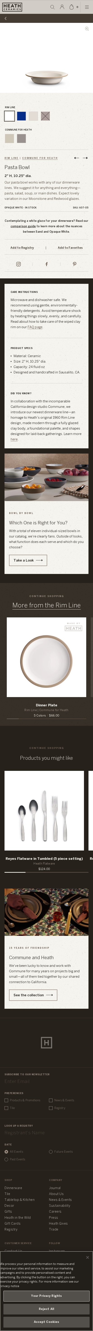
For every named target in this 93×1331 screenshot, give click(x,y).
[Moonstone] (21, 116)
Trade (53, 1229)
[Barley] (9, 138)
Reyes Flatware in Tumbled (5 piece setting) (44, 858)
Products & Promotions (25, 1100)
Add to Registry (22, 247)
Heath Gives (58, 1223)
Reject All (46, 1309)
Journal (55, 1188)
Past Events (17, 1159)
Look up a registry (19, 1126)
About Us (56, 1194)
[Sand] (33, 116)
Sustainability (59, 1205)
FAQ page (35, 327)
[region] (46, 1291)
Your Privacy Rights (46, 1296)
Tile (12, 1108)
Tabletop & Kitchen (20, 1200)
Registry (59, 1108)
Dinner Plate (46, 705)
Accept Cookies (46, 1322)
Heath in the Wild (18, 1217)
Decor (9, 1205)
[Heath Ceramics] (46, 1042)
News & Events (64, 1100)
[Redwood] (45, 116)
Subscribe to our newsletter (27, 1075)
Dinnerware (13, 1188)
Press (53, 1217)
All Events (16, 1152)
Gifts (8, 1211)
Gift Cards (13, 1223)
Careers (55, 1211)
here (14, 439)
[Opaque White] (9, 116)
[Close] (88, 1257)
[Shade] (21, 138)
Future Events (63, 1152)
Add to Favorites (70, 247)
